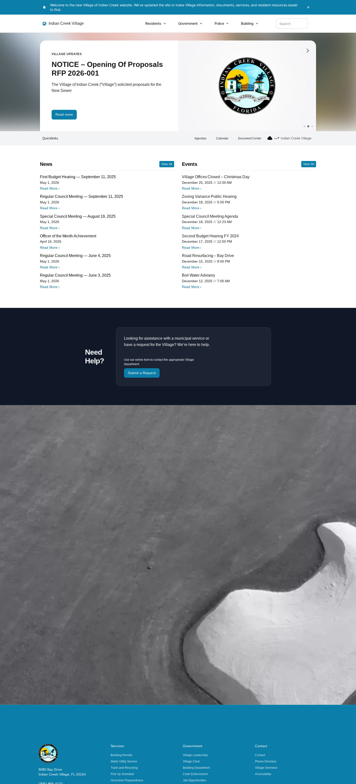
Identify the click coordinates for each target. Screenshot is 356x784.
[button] (307, 50)
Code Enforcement (195, 774)
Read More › (50, 188)
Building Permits (121, 755)
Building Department (196, 767)
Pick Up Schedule (122, 774)
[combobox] (292, 23)
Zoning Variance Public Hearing (209, 196)
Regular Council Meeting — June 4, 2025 (75, 256)
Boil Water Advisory (198, 275)
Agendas (200, 138)
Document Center (249, 138)
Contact (260, 755)
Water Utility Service (124, 761)
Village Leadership (195, 755)
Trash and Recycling (124, 767)
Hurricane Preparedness (127, 780)
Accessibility (263, 774)
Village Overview (266, 767)
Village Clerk (191, 761)
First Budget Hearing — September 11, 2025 (78, 177)
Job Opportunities (194, 780)
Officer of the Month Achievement (68, 236)
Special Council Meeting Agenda (210, 216)
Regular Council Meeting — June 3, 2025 (75, 275)
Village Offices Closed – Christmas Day (215, 177)
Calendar (222, 138)
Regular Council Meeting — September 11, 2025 (81, 196)
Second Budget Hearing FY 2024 (210, 236)
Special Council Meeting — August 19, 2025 (78, 216)
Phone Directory (265, 761)
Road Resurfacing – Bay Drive (208, 256)
